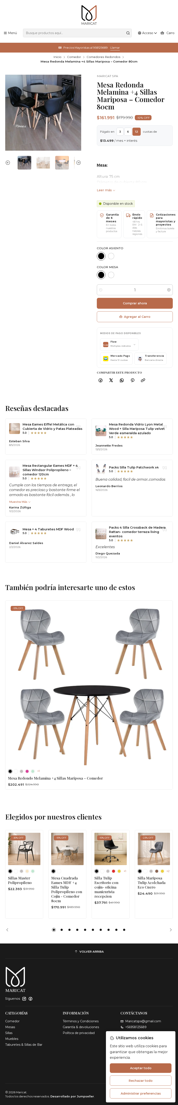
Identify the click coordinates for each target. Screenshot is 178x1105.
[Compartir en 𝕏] (111, 380)
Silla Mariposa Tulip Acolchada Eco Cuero (151, 882)
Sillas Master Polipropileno (20, 880)
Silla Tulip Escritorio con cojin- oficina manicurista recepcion (106, 887)
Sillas (8, 1033)
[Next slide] (78, 163)
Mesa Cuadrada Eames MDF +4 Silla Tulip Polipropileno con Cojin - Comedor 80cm (66, 889)
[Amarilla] (119, 871)
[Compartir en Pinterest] (132, 380)
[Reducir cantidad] (100, 290)
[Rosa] (27, 771)
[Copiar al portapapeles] (143, 380)
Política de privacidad (79, 1033)
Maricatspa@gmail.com (143, 1021)
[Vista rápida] (164, 683)
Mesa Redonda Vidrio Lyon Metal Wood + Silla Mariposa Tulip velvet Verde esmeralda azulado (137, 428)
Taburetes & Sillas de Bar (23, 1045)
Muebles (11, 1039)
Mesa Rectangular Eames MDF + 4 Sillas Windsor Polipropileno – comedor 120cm (50, 470)
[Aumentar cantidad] (169, 290)
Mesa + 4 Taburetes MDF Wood (48, 529)
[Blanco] (111, 256)
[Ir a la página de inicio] (89, 15)
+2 (168, 871)
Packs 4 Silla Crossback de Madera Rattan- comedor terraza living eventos (137, 532)
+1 (38, 771)
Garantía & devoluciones (81, 1027)
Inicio (57, 57)
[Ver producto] (14, 428)
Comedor (74, 57)
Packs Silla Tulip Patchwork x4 (134, 467)
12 (136, 131)
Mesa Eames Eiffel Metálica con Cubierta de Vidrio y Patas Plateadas (52, 426)
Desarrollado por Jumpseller (72, 1096)
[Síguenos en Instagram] (24, 998)
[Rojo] (113, 871)
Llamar (115, 47)
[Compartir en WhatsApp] (121, 380)
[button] (53, 929)
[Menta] (33, 771)
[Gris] (21, 771)
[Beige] (27, 871)
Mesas (10, 1027)
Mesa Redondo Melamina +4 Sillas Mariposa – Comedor (55, 778)
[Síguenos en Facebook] (30, 998)
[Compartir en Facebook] (100, 380)
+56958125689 (136, 1027)
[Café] (157, 871)
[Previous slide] (8, 163)
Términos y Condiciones (81, 1021)
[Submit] (128, 33)
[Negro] (101, 256)
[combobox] (77, 33)
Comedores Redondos (103, 57)
